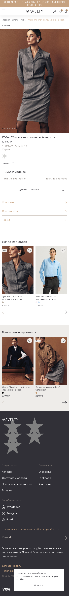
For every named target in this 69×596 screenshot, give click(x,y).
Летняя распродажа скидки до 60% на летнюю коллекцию (34, 3)
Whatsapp (13, 507)
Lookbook (45, 478)
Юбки (23, 20)
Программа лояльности (17, 484)
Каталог (15, 20)
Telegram (12, 513)
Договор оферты (11, 566)
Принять (38, 585)
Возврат (7, 490)
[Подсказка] (13, 163)
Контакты (45, 484)
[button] (5, 312)
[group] (17, 276)
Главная (6, 20)
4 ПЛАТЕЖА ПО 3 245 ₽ (13, 146)
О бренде (45, 472)
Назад (7, 26)
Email (10, 519)
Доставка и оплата (14, 478)
